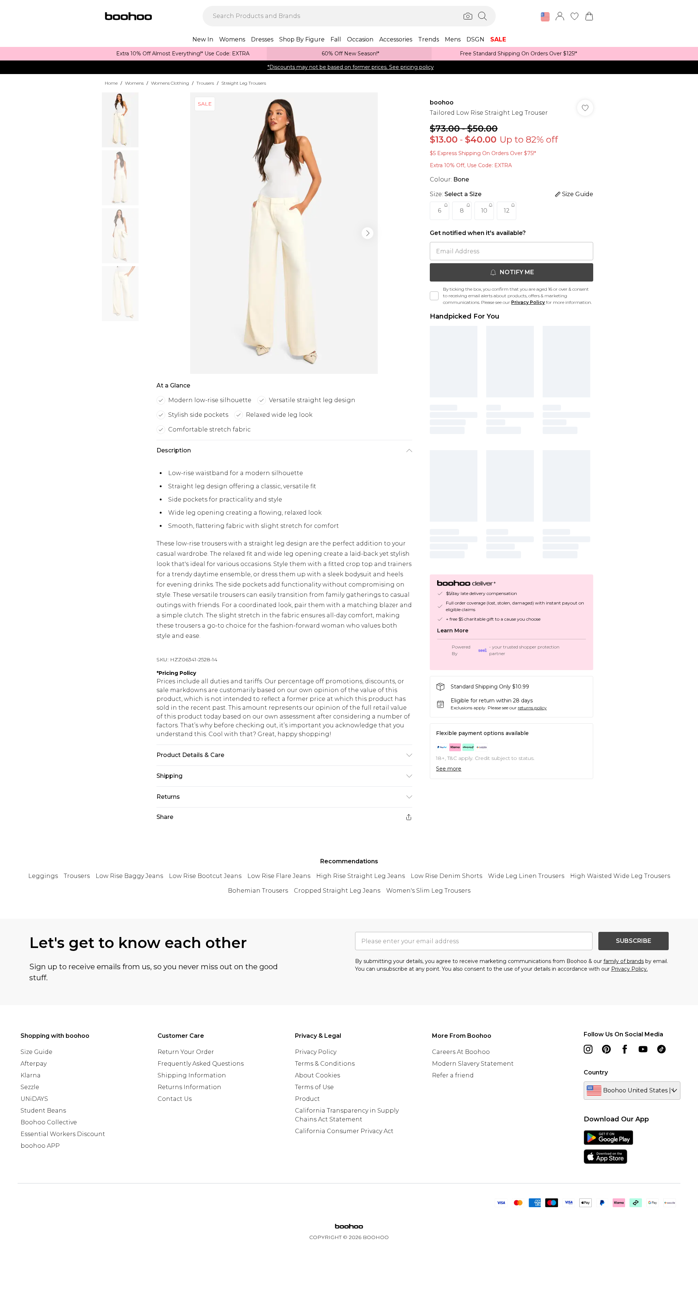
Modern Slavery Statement (473, 1063)
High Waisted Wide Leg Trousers (620, 875)
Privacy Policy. (629, 969)
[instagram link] (588, 1049)
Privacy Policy (528, 302)
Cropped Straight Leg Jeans (337, 890)
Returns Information (189, 1087)
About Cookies (317, 1075)
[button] (545, 17)
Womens (134, 83)
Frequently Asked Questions (201, 1063)
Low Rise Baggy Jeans (129, 875)
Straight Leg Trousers (243, 83)
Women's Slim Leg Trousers (428, 890)
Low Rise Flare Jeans (278, 875)
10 (484, 210)
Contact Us (175, 1098)
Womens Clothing (170, 83)
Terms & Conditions (325, 1063)
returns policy (532, 707)
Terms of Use (314, 1087)
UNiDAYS (34, 1098)
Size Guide (36, 1051)
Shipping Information (192, 1075)
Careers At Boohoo (461, 1051)
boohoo (442, 102)
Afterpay (34, 1063)
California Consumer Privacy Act (344, 1131)
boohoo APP (40, 1145)
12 (507, 210)
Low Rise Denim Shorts (446, 875)
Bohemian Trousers (258, 890)
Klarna (31, 1075)
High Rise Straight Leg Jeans (360, 875)
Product (307, 1098)
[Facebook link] (624, 1049)
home (111, 83)
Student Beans (43, 1110)
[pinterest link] (606, 1049)
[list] (284, 233)
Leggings (43, 875)
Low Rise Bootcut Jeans (205, 875)
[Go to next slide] (367, 233)
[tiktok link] (661, 1049)
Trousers (205, 83)
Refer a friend (453, 1075)
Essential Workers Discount (63, 1134)
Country (596, 1072)
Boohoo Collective (49, 1122)
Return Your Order (186, 1051)
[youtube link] (643, 1049)
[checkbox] (434, 295)
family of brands (623, 961)
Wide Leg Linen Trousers (526, 875)
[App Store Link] (608, 1147)
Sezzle (30, 1087)
